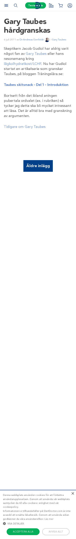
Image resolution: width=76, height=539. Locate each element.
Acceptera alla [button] (23, 531)
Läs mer (49, 519)
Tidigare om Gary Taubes (25, 126)
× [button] (72, 493)
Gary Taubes (59, 39)
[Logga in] (70, 5)
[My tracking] (51, 5)
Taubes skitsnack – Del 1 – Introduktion (36, 84)
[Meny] (6, 5)
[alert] (38, 514)
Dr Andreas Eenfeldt (32, 39)
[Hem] (38, 5)
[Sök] (15, 5)
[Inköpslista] (60, 5)
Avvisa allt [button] (56, 531)
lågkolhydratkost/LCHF (22, 63)
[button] (38, 523)
